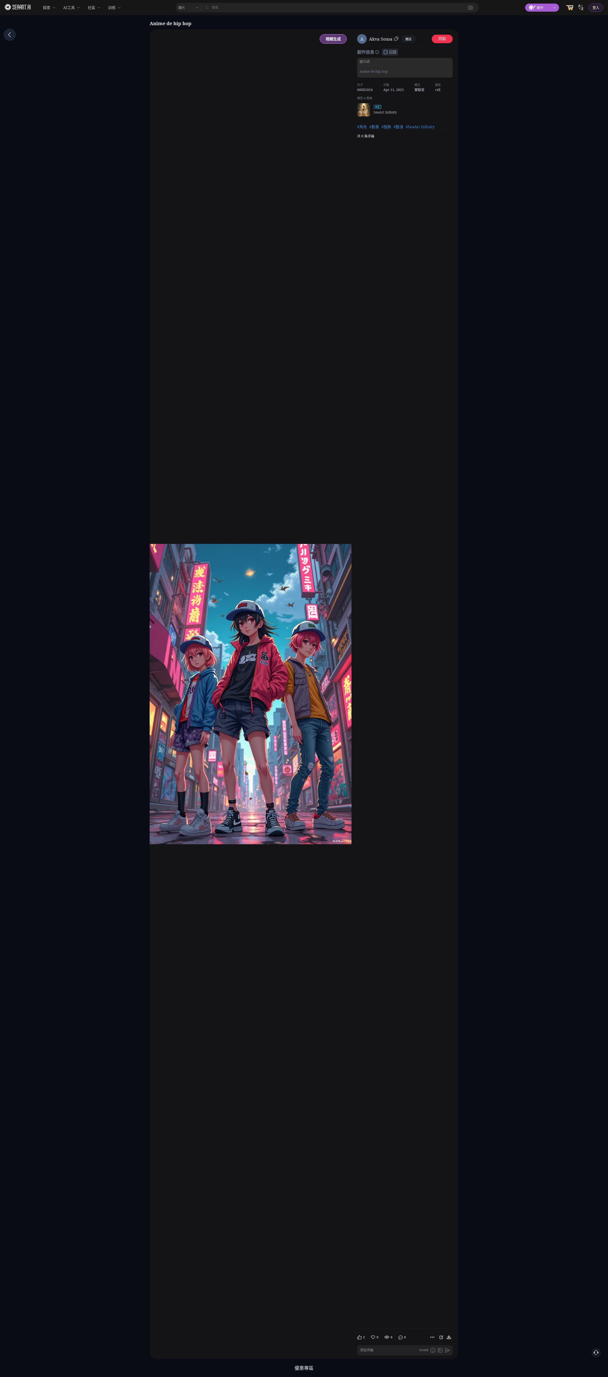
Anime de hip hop (374, 71)
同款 (442, 39)
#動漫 (398, 126)
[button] (470, 8)
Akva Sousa (380, 39)
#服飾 (386, 126)
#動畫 (374, 126)
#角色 (362, 126)
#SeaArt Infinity (420, 126)
